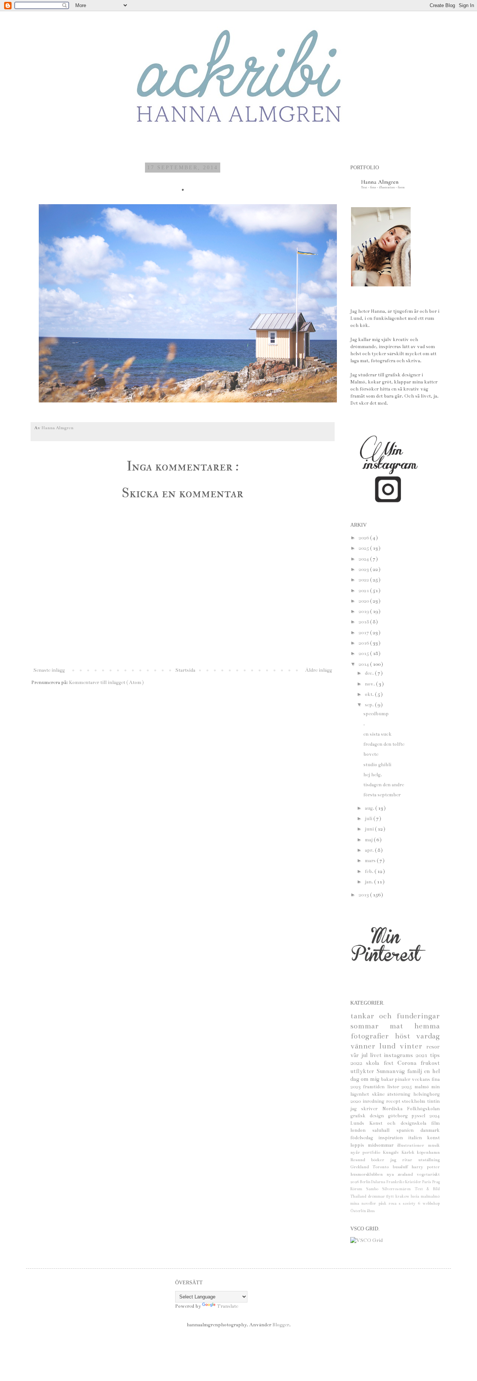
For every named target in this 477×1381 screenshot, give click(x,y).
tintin (433, 1101)
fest (390, 1063)
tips (435, 1055)
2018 (364, 622)
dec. (370, 673)
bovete (370, 754)
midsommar (382, 1145)
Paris (427, 1181)
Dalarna (378, 1181)
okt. (370, 694)
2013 (364, 895)
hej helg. (372, 775)
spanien (408, 1130)
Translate (227, 1306)
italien (417, 1138)
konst (433, 1138)
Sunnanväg (391, 1071)
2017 (364, 633)
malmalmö (430, 1196)
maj (369, 840)
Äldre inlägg (318, 670)
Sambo (374, 1188)
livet (377, 1055)
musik (434, 1145)
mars (371, 861)
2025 (364, 548)
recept (394, 1101)
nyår (356, 1152)
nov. (370, 684)
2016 (364, 643)
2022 (364, 580)
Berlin (365, 1181)
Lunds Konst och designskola (390, 1123)
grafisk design (369, 1116)
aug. (370, 808)
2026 (364, 538)
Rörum (358, 1188)
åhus (371, 1210)
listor (394, 1087)
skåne (380, 1094)
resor (433, 1046)
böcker (380, 1159)
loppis (359, 1145)
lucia (416, 1196)
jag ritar (404, 1159)
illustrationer (412, 1145)
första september (382, 795)
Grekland (361, 1166)
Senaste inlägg (49, 670)
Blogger (280, 1325)
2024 (364, 559)
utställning (429, 1159)
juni (370, 829)
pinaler (403, 1079)
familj (415, 1071)
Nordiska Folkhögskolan (411, 1109)
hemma (427, 1026)
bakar (388, 1079)
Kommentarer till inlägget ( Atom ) (106, 682)
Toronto (382, 1166)
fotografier (372, 1036)
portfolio (373, 1152)
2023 (364, 569)
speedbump (376, 714)
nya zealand (401, 1174)
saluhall (384, 1130)
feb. (370, 871)
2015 (364, 653)
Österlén (358, 1210)
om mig (371, 1079)
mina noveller (364, 1203)
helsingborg (426, 1094)
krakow (403, 1196)
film (435, 1123)
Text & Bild (427, 1188)
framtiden (375, 1087)
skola (374, 1063)
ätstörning (400, 1094)
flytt (390, 1196)
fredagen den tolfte (383, 744)
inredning (374, 1101)
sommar (369, 1026)
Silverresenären (398, 1188)
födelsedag (364, 1138)
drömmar (377, 1196)
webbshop (431, 1203)
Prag (436, 1181)
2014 (364, 664)
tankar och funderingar (395, 1016)
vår (355, 1055)
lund (389, 1046)
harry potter (425, 1166)
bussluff (402, 1166)
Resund (360, 1159)
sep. (370, 705)
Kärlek (409, 1152)
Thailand (359, 1196)
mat (401, 1026)
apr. (370, 850)
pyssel (420, 1116)
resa (394, 1203)
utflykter (363, 1071)
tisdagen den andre (383, 785)
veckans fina (426, 1079)
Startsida (185, 670)
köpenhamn (428, 1152)
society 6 (413, 1203)
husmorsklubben (368, 1174)
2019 (364, 611)
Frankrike (395, 1181)
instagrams (399, 1055)
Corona (408, 1063)
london (361, 1130)
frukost (430, 1063)
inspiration (393, 1138)
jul (365, 1055)
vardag (428, 1036)
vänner (364, 1046)
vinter (412, 1046)
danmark (430, 1130)
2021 (364, 591)
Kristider (413, 1181)
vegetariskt (428, 1174)
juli (369, 819)
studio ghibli (377, 765)
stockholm (414, 1101)
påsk (384, 1203)
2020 (364, 601)
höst (405, 1036)
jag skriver (366, 1109)
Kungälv (392, 1152)
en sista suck (377, 734)
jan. (369, 882)
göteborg (400, 1116)
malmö (422, 1087)
